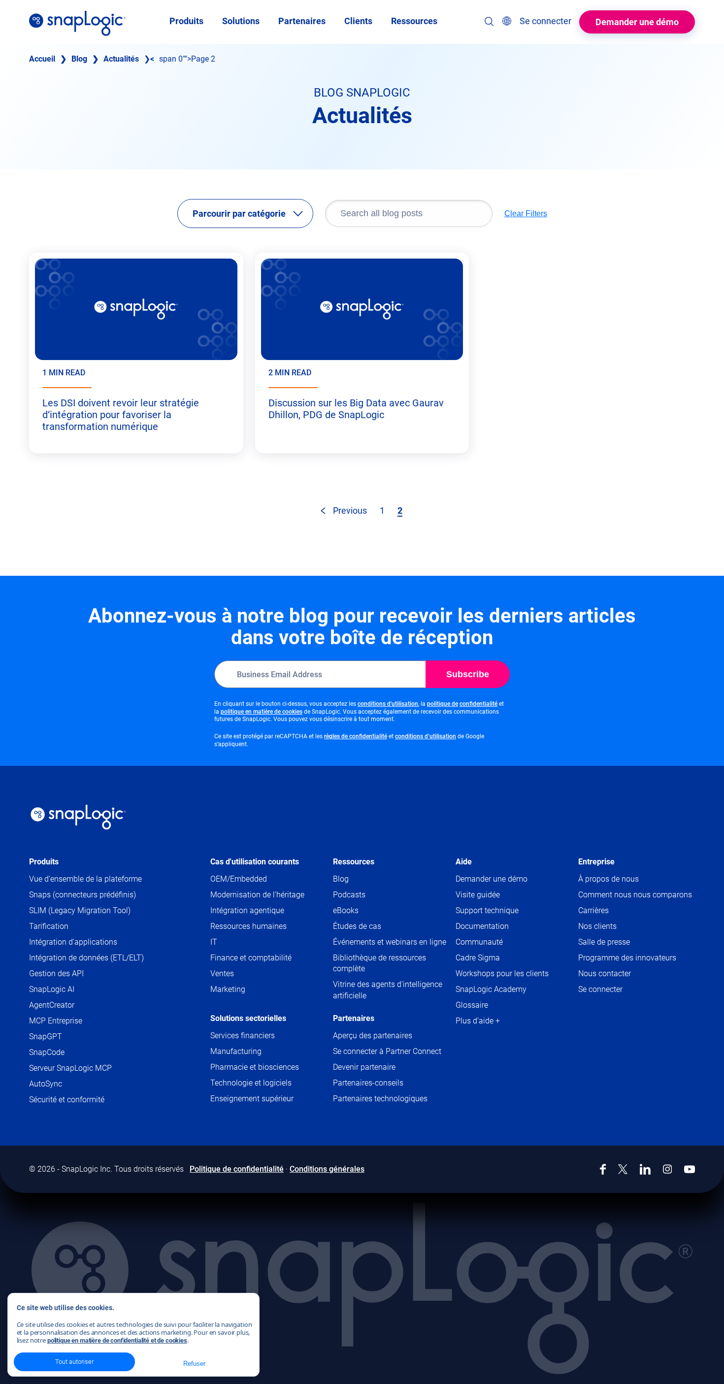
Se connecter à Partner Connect (387, 1051)
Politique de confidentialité (237, 1169)
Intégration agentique (247, 910)
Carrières (593, 910)
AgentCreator (51, 1005)
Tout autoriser (74, 1361)
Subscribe (467, 674)
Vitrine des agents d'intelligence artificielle (387, 990)
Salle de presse (604, 942)
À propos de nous (608, 879)
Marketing (227, 989)
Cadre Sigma (478, 957)
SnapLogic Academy (491, 989)
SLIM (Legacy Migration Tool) (80, 910)
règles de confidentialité (355, 736)
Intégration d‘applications (73, 942)
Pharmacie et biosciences (254, 1067)
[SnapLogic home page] (78, 817)
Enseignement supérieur (252, 1098)
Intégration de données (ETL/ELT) (86, 957)
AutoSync (45, 1083)
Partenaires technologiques (380, 1098)
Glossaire (472, 1005)
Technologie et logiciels (251, 1082)
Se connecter (600, 989)
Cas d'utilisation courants (254, 861)
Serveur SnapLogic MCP (70, 1068)
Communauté (498, 942)
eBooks (346, 910)
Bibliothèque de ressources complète (379, 963)
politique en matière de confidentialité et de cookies (117, 1340)
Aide (464, 861)
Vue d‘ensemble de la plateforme (85, 879)
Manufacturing (236, 1051)
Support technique (506, 911)
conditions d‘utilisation (425, 736)
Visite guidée (478, 894)
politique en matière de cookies (261, 711)
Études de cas (357, 926)
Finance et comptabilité (251, 957)
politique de (442, 703)
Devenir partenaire (364, 1067)
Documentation (501, 927)
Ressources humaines (248, 926)
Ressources (353, 861)
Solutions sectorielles (248, 1018)
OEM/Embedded (238, 879)
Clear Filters (525, 213)
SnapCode (47, 1052)
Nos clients (597, 926)
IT (213, 942)
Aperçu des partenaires (372, 1035)
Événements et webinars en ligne (389, 942)
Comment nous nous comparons (635, 894)
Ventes (222, 973)
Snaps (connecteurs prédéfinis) (82, 894)
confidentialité (478, 703)
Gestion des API (56, 973)
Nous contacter (604, 973)
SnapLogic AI (51, 989)
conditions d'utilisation (388, 703)
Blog (79, 59)
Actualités (121, 59)
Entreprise (596, 861)
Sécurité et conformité (66, 1099)
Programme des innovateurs (627, 957)
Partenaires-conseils (368, 1082)
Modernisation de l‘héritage (257, 894)
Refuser (194, 1363)
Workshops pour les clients (502, 973)
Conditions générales (327, 1169)
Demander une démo (637, 22)
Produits (44, 861)
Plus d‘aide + (478, 1020)
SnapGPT (45, 1036)
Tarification (48, 926)
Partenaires (353, 1018)
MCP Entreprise (55, 1020)
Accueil (42, 59)
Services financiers (242, 1035)
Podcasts (349, 894)
